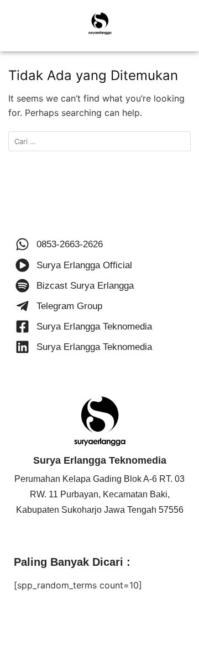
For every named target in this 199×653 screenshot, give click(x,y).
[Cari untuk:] (99, 141)
